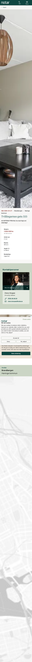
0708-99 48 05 (12, 298)
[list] (16, 300)
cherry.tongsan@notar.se (15, 301)
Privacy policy (27, 319)
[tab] (5, 2)
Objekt (4, 7)
